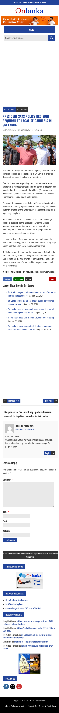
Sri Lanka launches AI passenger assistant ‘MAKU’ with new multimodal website (28, 622)
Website (6, 530)
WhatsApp (19, 279)
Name (6, 511)
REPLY (52, 279)
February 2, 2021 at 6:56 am (25, 429)
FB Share (7, 279)
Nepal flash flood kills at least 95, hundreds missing (31, 317)
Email (6, 521)
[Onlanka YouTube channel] (19, 685)
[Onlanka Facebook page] (6, 685)
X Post (28, 279)
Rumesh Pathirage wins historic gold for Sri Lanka (28, 647)
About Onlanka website (15, 706)
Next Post (48, 400)
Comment (23, 109)
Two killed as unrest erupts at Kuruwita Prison (31, 641)
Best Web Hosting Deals (14, 604)
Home (5, 553)
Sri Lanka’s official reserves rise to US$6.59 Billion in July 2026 (29, 629)
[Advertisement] (29, 74)
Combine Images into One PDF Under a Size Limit (23, 608)
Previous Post (13, 400)
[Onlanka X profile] (12, 685)
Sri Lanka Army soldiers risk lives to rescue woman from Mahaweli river (27, 636)
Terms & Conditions (47, 706)
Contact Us (31, 706)
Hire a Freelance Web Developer (17, 600)
